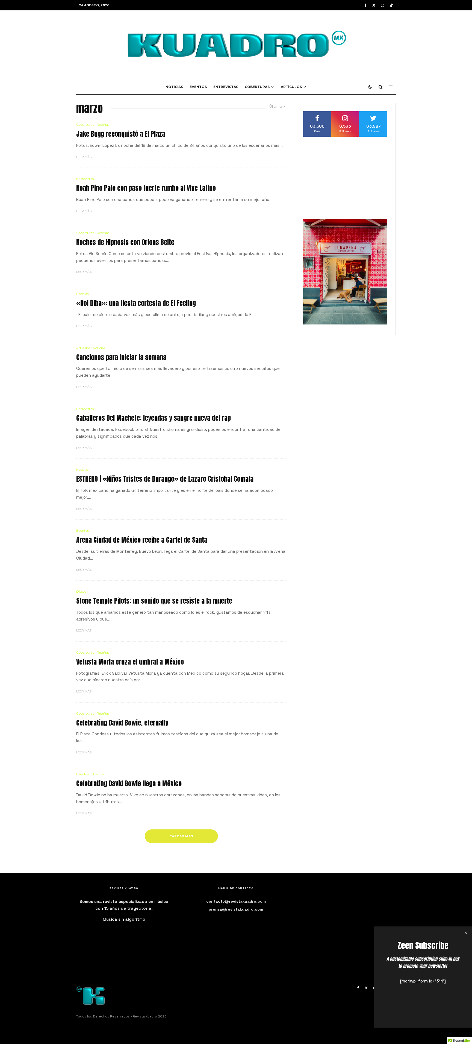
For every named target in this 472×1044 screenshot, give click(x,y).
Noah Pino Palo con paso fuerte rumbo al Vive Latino (146, 188)
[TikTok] (391, 5)
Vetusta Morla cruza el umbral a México (130, 662)
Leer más (84, 157)
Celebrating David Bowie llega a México (129, 784)
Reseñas (103, 124)
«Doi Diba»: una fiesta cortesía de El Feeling (136, 303)
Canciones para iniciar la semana (121, 357)
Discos (81, 591)
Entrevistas (225, 87)
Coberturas (257, 87)
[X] (373, 5)
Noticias (174, 87)
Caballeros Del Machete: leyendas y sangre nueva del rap (153, 418)
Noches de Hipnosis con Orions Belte (125, 242)
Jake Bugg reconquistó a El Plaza (120, 134)
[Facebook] (365, 5)
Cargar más (181, 836)
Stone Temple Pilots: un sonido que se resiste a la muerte (154, 601)
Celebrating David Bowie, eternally (122, 723)
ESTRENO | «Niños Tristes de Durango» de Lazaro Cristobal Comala (164, 479)
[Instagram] (382, 5)
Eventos (198, 87)
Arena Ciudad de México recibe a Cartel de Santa (141, 540)
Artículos (291, 87)
